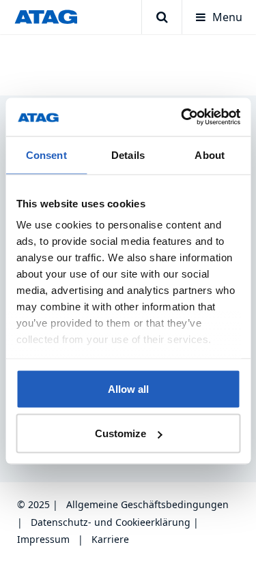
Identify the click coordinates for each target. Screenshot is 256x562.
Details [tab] (128, 154)
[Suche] (161, 17)
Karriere (110, 539)
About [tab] (210, 154)
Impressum (43, 539)
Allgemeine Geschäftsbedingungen (147, 504)
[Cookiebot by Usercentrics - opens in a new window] (182, 117)
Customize (120, 433)
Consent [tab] (46, 154)
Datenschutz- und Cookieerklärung (110, 522)
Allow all (128, 388)
